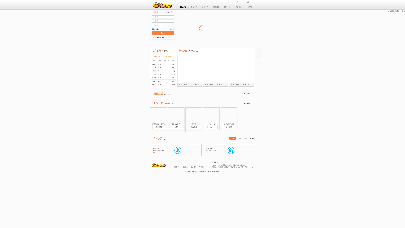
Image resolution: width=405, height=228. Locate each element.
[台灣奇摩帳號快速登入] (167, 42)
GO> (154, 153)
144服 (173, 64)
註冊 (237, 2)
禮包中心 (227, 7)
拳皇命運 (220, 167)
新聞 (239, 138)
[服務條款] (185, 164)
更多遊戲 (247, 94)
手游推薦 (157, 56)
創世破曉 (226, 167)
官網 (176, 127)
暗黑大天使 (233, 167)
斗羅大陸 (225, 165)
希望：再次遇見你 (234, 165)
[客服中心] (202, 164)
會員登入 (156, 12)
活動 (245, 138)
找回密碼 (171, 29)
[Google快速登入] (158, 42)
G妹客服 (249, 7)
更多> (252, 138)
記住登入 (157, 29)
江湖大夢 (242, 165)
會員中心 (194, 7)
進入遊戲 (196, 84)
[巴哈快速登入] (172, 42)
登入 (242, 2)
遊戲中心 (205, 7)
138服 (173, 84)
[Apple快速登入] (162, 42)
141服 (173, 74)
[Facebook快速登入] (153, 42)
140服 (173, 78)
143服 (173, 67)
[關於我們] (177, 164)
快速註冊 (169, 12)
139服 (173, 81)
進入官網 (184, 84)
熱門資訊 (232, 138)
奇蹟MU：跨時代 (217, 165)
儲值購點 (216, 7)
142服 (173, 71)
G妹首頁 (183, 7)
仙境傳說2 (241, 167)
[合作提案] (194, 164)
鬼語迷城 (214, 167)
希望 (246, 167)
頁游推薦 (169, 56)
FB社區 (238, 7)
